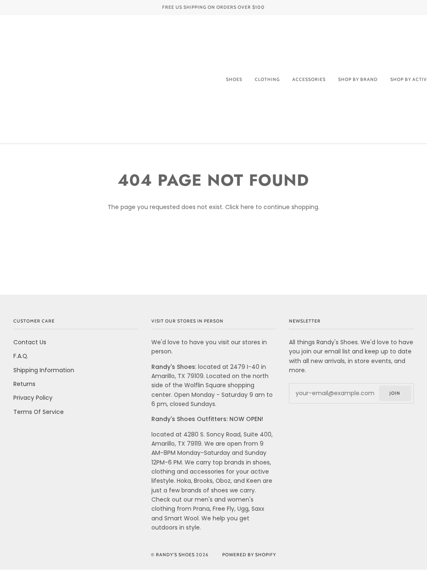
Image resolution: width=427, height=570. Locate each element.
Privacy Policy (33, 397)
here (247, 207)
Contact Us (29, 342)
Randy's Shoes (175, 554)
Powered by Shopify (249, 554)
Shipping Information (43, 370)
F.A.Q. (20, 356)
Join (394, 393)
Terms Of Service (38, 412)
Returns (24, 384)
